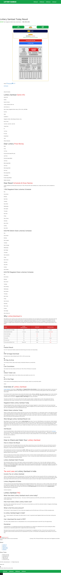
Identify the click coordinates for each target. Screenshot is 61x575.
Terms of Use (5, 548)
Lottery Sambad (10, 2)
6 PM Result (42, 1)
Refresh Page (31, 43)
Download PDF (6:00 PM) (30, 40)
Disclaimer (4, 549)
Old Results (6, 85)
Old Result (54, 1)
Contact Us (4, 544)
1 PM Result (35, 1)
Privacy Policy (5, 547)
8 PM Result (48, 1)
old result (54, 431)
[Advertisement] (30, 11)
